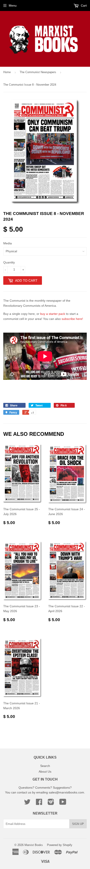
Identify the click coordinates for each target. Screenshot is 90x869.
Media (7, 243)
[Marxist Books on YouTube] (62, 803)
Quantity (9, 262)
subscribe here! (72, 319)
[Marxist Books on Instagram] (51, 803)
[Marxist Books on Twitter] (27, 803)
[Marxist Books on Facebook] (39, 803)
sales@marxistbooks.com (66, 792)
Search (45, 766)
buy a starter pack (52, 314)
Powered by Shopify (59, 845)
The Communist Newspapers (38, 72)
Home (7, 72)
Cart (83, 5)
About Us (45, 771)
